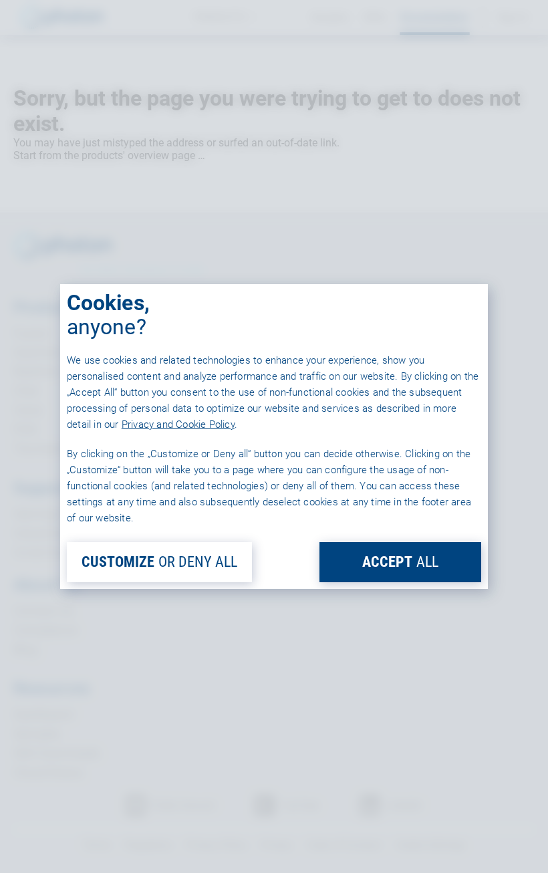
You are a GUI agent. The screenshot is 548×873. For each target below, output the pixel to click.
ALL (400, 561)
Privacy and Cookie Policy (178, 424)
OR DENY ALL (159, 561)
